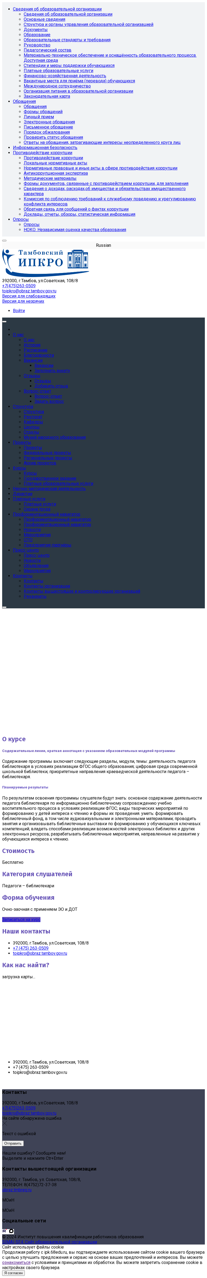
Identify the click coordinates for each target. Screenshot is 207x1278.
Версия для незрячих (23, 301)
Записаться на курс (21, 919)
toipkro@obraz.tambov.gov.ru (29, 291)
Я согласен (13, 1273)
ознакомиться (16, 1262)
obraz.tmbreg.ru (17, 1189)
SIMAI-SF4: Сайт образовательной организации (49, 1242)
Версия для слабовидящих (29, 296)
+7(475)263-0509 (19, 285)
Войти (19, 310)
